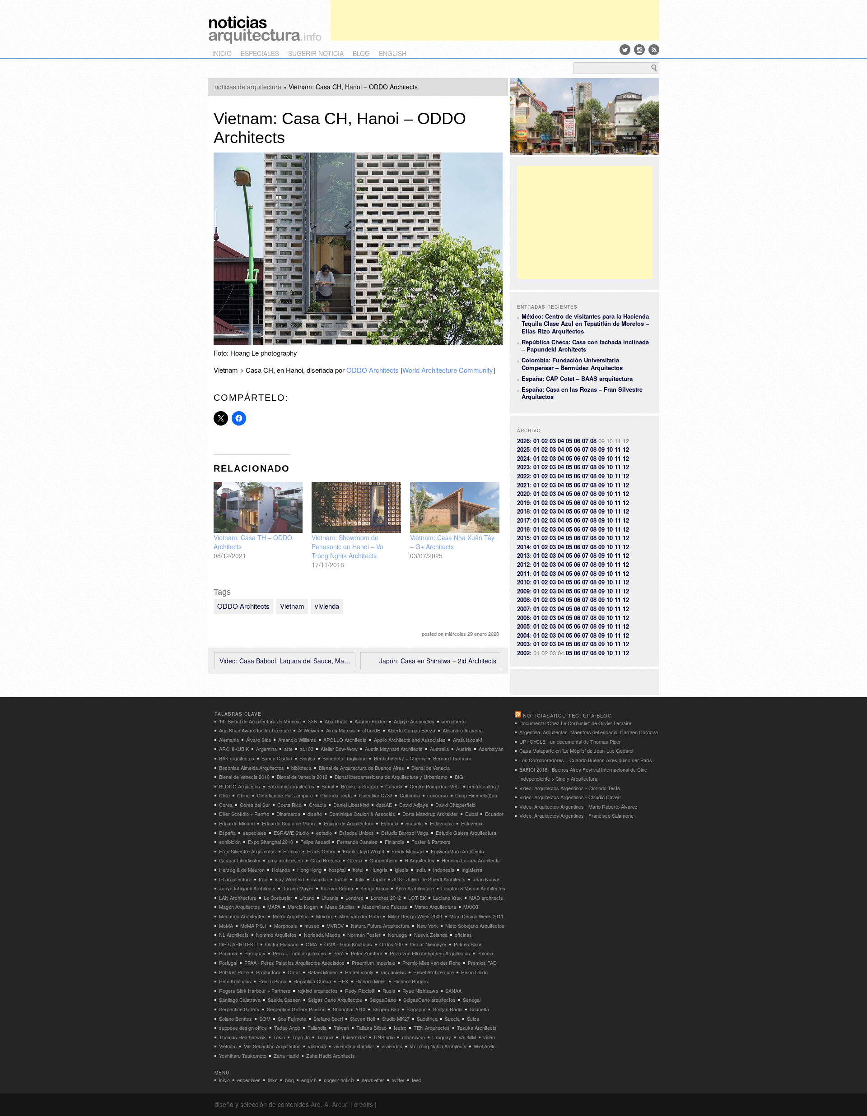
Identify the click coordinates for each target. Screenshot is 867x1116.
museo (311, 925)
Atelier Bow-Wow (339, 748)
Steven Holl (362, 1018)
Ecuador (494, 813)
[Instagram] (639, 49)
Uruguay (441, 1037)
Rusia (388, 990)
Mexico (324, 916)
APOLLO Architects (345, 739)
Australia (439, 748)
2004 (523, 635)
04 (561, 440)
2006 (523, 617)
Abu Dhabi (336, 721)
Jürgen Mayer (298, 888)
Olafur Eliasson (281, 944)
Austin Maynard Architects (394, 748)
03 (553, 440)
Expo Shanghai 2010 (270, 841)
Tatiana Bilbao (371, 1027)
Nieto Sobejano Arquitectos (474, 925)
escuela (414, 823)
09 (601, 449)
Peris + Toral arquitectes (299, 953)
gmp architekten (285, 860)
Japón (378, 879)
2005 (523, 626)
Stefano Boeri (328, 1018)
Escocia (389, 823)
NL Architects (234, 934)
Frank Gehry (321, 851)
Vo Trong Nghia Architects (438, 1046)
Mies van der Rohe (360, 916)
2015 (523, 537)
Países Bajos (468, 944)
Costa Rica (289, 804)
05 (569, 440)
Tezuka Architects (477, 1027)
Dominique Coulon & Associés (362, 813)
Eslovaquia (442, 823)
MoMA (226, 925)
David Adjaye (413, 804)
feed (416, 1080)
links (273, 1080)
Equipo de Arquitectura (348, 823)
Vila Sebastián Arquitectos (272, 1046)
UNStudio (384, 1037)
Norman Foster (364, 934)
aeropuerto (454, 721)
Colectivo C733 (375, 795)
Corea (226, 804)
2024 (523, 458)
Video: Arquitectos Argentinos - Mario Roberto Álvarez (578, 806)
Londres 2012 (386, 897)
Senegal (471, 999)
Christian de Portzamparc (285, 795)
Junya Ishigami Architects (247, 888)
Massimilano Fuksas (384, 906)
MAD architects (486, 897)
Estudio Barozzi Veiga (405, 832)
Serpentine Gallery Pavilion (296, 1009)
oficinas (463, 934)
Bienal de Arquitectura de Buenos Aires (361, 767)
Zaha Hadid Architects (330, 1055)
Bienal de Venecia (430, 767)
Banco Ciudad (276, 758)
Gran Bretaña (325, 860)
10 (609, 449)
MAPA (273, 906)
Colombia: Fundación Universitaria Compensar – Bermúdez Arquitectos (572, 363)
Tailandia (317, 1027)
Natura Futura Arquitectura (380, 925)
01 (536, 440)
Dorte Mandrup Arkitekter (430, 813)
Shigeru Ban (386, 1009)
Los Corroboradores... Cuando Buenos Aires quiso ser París (585, 760)
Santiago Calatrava (240, 999)
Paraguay (255, 953)
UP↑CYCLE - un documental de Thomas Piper (570, 741)
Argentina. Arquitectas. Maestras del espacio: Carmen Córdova (588, 732)
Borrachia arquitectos (290, 786)
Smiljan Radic (447, 1009)
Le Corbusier (278, 897)
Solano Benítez (235, 1018)
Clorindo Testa (336, 795)
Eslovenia (471, 823)
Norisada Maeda (322, 934)
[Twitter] (625, 49)
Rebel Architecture (433, 972)
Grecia (354, 860)
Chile (224, 795)
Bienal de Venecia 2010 (244, 776)
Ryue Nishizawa (420, 990)
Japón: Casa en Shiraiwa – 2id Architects (437, 660)
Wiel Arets (485, 1046)
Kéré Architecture (415, 888)
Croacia (317, 804)
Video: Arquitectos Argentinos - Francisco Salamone (576, 815)
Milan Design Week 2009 (415, 916)
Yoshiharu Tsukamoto (242, 1055)
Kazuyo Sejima (337, 888)
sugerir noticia (316, 53)
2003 (523, 643)
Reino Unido (474, 972)
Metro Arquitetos (291, 916)
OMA (311, 944)
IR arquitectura (235, 879)
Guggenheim (383, 860)
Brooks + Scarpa (359, 786)
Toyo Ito (301, 1037)
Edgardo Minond (237, 823)
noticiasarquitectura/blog (567, 715)
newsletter (373, 1080)
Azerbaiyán (491, 748)
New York (427, 925)
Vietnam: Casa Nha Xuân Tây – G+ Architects (452, 542)
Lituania (330, 897)
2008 (523, 599)
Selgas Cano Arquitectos (335, 999)
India (420, 869)
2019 (523, 502)
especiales (260, 53)
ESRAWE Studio (291, 832)
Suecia (452, 1018)
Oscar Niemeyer (428, 944)
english (392, 53)
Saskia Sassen (284, 999)
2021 (523, 485)
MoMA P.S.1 (253, 925)
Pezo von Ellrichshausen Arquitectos (430, 953)
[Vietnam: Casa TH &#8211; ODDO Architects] (258, 507)
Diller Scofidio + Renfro (244, 813)
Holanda (281, 869)
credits (363, 1104)
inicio (222, 53)
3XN (312, 721)
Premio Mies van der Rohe (431, 962)
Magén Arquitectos (239, 906)
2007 (523, 608)
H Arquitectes (419, 860)
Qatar (294, 972)
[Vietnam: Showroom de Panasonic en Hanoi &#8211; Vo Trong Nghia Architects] (356, 507)
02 (544, 440)
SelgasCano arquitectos (429, 999)
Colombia (410, 795)
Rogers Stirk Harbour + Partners (254, 990)
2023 (523, 467)
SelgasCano (382, 999)
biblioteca (301, 767)
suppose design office (243, 1027)
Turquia (325, 1037)
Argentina (266, 748)
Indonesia (443, 869)
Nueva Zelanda (430, 934)
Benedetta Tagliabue (344, 758)
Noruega (397, 934)
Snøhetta (479, 1009)
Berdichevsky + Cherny (400, 758)
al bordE (371, 730)
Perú (338, 953)
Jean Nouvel (486, 879)
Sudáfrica (427, 1018)
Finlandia (394, 841)
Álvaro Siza (258, 739)
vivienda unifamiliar (353, 1046)
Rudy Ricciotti (360, 990)
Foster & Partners (431, 841)
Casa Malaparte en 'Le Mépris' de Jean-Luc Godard (576, 750)
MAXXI (470, 906)
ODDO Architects (372, 370)
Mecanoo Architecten (242, 916)
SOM (264, 1018)
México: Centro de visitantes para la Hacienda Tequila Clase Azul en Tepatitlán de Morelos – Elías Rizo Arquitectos (585, 323)
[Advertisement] (495, 20)
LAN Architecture (237, 897)
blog (361, 53)
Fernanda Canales (357, 841)
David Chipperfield (455, 804)
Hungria (378, 869)
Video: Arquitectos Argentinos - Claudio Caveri (569, 797)
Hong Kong (309, 869)
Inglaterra (471, 869)
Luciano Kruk (447, 897)
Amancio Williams (297, 739)
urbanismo (413, 1037)
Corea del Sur (255, 804)
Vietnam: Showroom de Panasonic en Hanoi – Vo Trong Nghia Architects (347, 546)
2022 (523, 476)
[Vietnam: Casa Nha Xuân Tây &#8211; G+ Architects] (454, 507)
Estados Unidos (356, 832)
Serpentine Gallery (239, 1009)
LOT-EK (417, 897)
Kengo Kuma (374, 888)
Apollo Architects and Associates (410, 739)
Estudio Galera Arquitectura (466, 832)
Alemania (229, 739)
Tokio (279, 1037)
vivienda (327, 606)
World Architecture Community (447, 370)
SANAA (453, 990)
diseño (315, 813)
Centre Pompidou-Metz (435, 786)
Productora (268, 972)
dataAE (384, 804)
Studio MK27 (396, 1018)
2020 (523, 493)
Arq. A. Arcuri (330, 1104)
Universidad (353, 1037)
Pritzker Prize (234, 972)
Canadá (393, 786)
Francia (291, 851)
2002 (523, 652)
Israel (341, 879)
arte (288, 748)
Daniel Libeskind (351, 804)
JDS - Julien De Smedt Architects (429, 879)
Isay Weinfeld (289, 879)
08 (593, 440)
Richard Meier (370, 981)
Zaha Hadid (286, 1055)
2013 (523, 555)
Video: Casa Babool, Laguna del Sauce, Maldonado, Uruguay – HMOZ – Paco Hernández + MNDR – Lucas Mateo (284, 660)
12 (626, 449)
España (227, 832)
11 (618, 449)
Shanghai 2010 (349, 1009)
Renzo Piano (272, 981)
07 (585, 440)
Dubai (471, 813)
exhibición (230, 841)
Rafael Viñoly (359, 972)
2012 (523, 564)
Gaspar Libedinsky (240, 860)
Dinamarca (288, 813)
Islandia (319, 879)
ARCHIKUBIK (234, 748)
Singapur (416, 1009)
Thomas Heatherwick (242, 1037)
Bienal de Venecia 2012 (302, 776)
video (489, 1037)
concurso (437, 795)
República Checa (312, 981)
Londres (354, 897)
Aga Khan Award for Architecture (255, 730)
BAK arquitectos (236, 758)
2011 (523, 573)
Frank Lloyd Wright (363, 851)
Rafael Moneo (323, 972)
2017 (523, 520)
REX (343, 981)
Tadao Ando (287, 1027)
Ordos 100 (391, 944)
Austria (463, 748)
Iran (263, 879)
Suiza (473, 1018)
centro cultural (483, 786)
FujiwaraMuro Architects (457, 851)
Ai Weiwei (308, 730)
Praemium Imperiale (373, 962)
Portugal (228, 962)
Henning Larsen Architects (471, 860)
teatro (400, 1027)
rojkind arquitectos (318, 990)
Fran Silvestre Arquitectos (247, 851)
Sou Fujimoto (292, 1018)
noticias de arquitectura (247, 86)
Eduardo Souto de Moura (289, 823)
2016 (523, 529)
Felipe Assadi (315, 841)
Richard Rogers (410, 981)
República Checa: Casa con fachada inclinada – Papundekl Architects (585, 345)
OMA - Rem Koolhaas (348, 944)
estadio (324, 832)
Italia (359, 879)
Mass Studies (340, 906)
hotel (358, 869)
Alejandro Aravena (463, 730)
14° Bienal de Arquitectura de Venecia (260, 721)
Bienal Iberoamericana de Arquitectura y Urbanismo (391, 776)
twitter (398, 1080)
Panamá (228, 953)
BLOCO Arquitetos (239, 786)
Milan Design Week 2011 (476, 916)
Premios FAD (482, 962)
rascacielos (393, 972)
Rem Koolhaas (235, 981)
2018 (523, 511)
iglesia (401, 869)
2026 (523, 440)
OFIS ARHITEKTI (238, 944)
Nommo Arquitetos (276, 934)
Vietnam (292, 606)
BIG (459, 776)
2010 (523, 582)
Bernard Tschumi (452, 758)
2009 (523, 591)
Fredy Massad (408, 851)
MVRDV (335, 925)
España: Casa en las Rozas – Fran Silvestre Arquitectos (582, 393)
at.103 (306, 748)
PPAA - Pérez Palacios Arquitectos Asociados (294, 962)
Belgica (307, 758)
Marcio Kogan (303, 906)
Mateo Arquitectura (435, 906)
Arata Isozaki (467, 739)
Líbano (306, 897)
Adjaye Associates (414, 721)
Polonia (485, 953)
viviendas (392, 1046)
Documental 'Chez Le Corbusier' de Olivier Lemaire (575, 723)
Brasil (328, 786)
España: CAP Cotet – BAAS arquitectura (577, 378)
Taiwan (341, 1027)
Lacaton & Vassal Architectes (473, 888)
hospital (337, 869)
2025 (523, 449)
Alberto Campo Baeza (411, 730)
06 (577, 440)
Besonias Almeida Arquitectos (251, 767)
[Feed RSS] (653, 49)
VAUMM (467, 1037)
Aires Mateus (340, 730)
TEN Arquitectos (432, 1027)
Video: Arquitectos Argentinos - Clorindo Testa (569, 788)
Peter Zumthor (366, 953)
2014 (523, 546)
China (243, 795)
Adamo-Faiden (370, 721)
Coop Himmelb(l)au (476, 795)
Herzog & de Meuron (242, 869)
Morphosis (285, 925)
